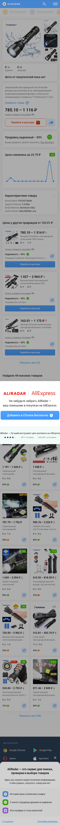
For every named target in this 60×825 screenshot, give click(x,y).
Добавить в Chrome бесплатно (27, 415)
